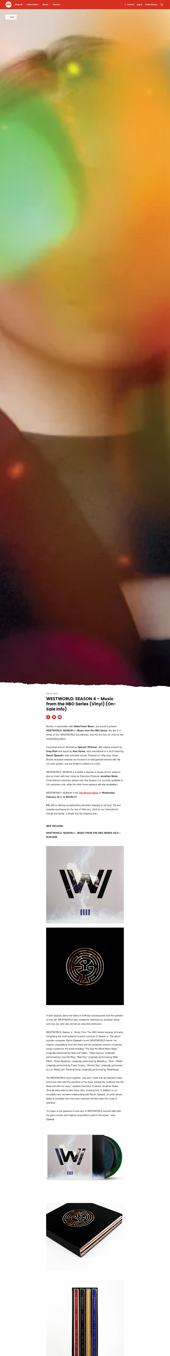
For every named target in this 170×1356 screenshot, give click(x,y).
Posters (56, 4)
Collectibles (32, 4)
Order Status (151, 4)
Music (45, 4)
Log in (139, 4)
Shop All (18, 4)
